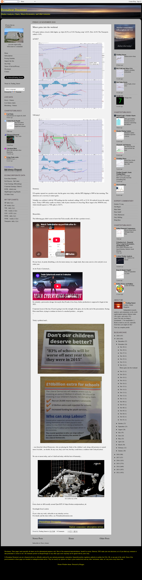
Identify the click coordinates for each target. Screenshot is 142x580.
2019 (118, 339)
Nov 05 (122, 411)
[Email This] (69, 532)
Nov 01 (122, 420)
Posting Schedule (9, 58)
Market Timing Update (123, 131)
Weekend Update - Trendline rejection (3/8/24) (129, 134)
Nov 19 (122, 377)
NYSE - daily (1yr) (10, 216)
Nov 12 (122, 396)
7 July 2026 (18, 136)
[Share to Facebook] (75, 532)
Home (71, 538)
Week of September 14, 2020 (130, 272)
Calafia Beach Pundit (13, 121)
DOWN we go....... (12, 159)
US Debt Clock (9, 194)
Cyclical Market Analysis (124, 256)
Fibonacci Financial (13, 135)
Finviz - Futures (9, 100)
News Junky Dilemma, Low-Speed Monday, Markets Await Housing (125, 249)
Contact (6, 72)
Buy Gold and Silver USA (124, 68)
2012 (118, 472)
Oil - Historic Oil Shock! (129, 259)
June (119, 436)
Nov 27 (122, 353)
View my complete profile (122, 327)
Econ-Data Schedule (10, 178)
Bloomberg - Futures (10, 105)
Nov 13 (122, 392)
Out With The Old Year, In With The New (129, 148)
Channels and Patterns (123, 145)
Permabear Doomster (14, 9)
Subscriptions (8, 56)
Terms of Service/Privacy (12, 66)
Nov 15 (122, 386)
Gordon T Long (118, 204)
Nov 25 (122, 359)
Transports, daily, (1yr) (11, 221)
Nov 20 (122, 374)
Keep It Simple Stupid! (123, 270)
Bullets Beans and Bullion (124, 284)
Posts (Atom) (45, 543)
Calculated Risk (12, 148)
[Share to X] (73, 532)
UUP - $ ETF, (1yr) (10, 213)
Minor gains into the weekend (45, 27)
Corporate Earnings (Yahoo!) (13, 186)
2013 (118, 469)
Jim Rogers (117, 207)
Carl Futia (10, 114)
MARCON (119, 96)
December (121, 341)
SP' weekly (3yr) (9, 205)
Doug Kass (117, 220)
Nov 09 (122, 402)
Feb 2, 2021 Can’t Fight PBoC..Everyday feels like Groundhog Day (123, 177)
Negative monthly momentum (129, 71)
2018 (118, 454)
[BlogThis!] (71, 532)
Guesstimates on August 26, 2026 (16, 116)
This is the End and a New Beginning (14, 151)
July (119, 432)
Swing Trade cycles (13, 157)
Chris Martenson (119, 215)
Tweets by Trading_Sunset (12, 83)
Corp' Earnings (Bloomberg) (13, 184)
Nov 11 (122, 399)
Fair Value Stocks (121, 82)
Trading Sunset (121, 55)
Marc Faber (117, 209)
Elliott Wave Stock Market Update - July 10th (129, 162)
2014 (118, 466)
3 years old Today (129, 285)
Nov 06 (122, 408)
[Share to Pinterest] (77, 532)
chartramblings (121, 185)
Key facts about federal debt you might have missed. (20, 124)
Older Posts (104, 538)
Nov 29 (122, 350)
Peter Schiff (117, 212)
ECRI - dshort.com (10, 189)
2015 (118, 463)
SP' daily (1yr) (8, 203)
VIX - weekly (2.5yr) (10, 211)
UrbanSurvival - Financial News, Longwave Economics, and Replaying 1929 (125, 244)
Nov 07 (122, 405)
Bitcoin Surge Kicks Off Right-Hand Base (130, 232)
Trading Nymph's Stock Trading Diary (124, 173)
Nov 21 (122, 371)
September (121, 426)
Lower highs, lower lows (129, 85)
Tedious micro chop (130, 56)
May (119, 439)
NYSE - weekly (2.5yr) (11, 219)
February (121, 448)
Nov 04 (122, 414)
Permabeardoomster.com (64, 516)
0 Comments (60, 531)
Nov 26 (122, 356)
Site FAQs (7, 64)
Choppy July (128, 98)
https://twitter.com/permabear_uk (75, 504)
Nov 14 (122, 389)
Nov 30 (122, 347)
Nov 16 (122, 383)
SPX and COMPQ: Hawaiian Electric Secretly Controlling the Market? (130, 121)
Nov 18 (122, 380)
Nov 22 (122, 365)
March (120, 445)
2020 (118, 336)
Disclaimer (7, 69)
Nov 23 (122, 362)
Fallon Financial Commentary (125, 228)
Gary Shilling (118, 217)
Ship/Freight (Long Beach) (12, 192)
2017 (118, 457)
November (121, 344)
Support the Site (9, 61)
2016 (118, 460)
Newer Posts (38, 538)
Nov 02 (122, 417)
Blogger (81, 564)
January (120, 451)
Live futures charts (10, 103)
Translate (18, 92)
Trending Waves (121, 158)
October (120, 423)
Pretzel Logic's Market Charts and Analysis (126, 116)
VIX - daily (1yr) (9, 208)
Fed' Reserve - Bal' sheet (11, 181)
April (120, 442)
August (120, 429)
